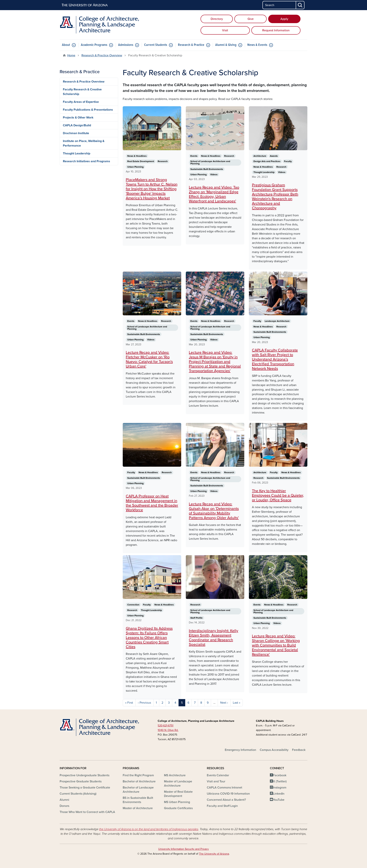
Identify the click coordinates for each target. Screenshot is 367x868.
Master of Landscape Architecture (178, 784)
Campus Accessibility (274, 750)
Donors (64, 806)
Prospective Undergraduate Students (84, 775)
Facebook (279, 775)
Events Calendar (218, 775)
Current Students (155, 45)
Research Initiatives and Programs (86, 161)
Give (251, 19)
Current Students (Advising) (78, 794)
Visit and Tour (216, 781)
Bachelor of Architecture (139, 781)
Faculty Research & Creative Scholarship (82, 92)
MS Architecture (175, 775)
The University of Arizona (214, 853)
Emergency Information (240, 750)
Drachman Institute (76, 133)
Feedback (298, 750)
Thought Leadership (76, 153)
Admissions (125, 45)
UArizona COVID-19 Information (228, 794)
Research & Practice (191, 45)
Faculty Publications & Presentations (88, 110)
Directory (217, 19)
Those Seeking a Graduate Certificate (85, 787)
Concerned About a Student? (226, 800)
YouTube (278, 800)
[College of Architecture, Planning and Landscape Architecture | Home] (99, 24)
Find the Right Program (138, 775)
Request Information (276, 30)
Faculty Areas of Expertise (81, 102)
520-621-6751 (165, 725)
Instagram (279, 787)
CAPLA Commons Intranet (224, 787)
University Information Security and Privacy (183, 849)
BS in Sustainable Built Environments (138, 800)
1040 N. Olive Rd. (168, 730)
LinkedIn (278, 794)
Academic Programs (94, 45)
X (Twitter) (280, 781)
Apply (284, 19)
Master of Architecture (138, 808)
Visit (225, 30)
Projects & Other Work (78, 117)
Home (71, 55)
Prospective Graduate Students (80, 781)
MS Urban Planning (177, 802)
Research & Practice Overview (101, 55)
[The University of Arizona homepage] (84, 5)
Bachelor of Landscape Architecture (138, 790)
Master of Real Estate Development (178, 794)
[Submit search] (300, 5)
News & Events (257, 45)
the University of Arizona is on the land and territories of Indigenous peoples (148, 829)
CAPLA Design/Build (77, 125)
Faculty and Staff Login (222, 806)
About (66, 45)
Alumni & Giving (225, 45)
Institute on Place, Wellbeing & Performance (83, 143)
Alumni (64, 800)
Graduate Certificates (178, 808)
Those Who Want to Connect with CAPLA (87, 812)
